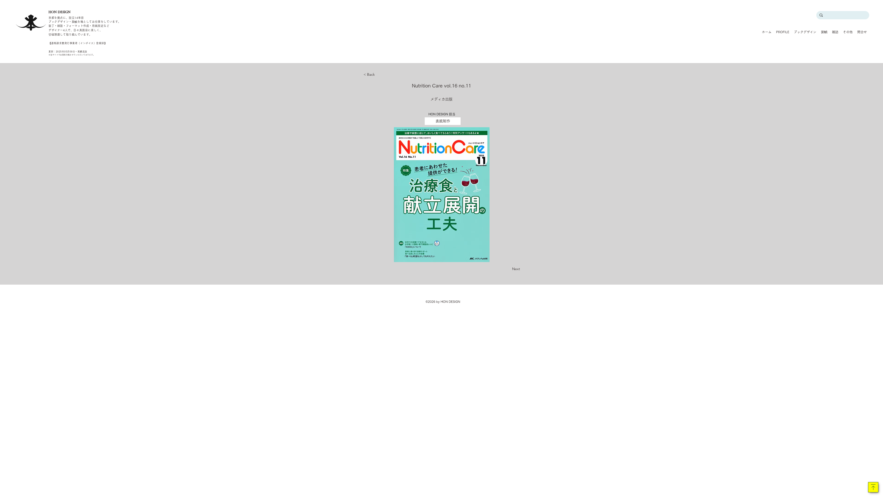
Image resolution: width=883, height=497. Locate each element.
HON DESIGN (60, 12)
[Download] (873, 487)
